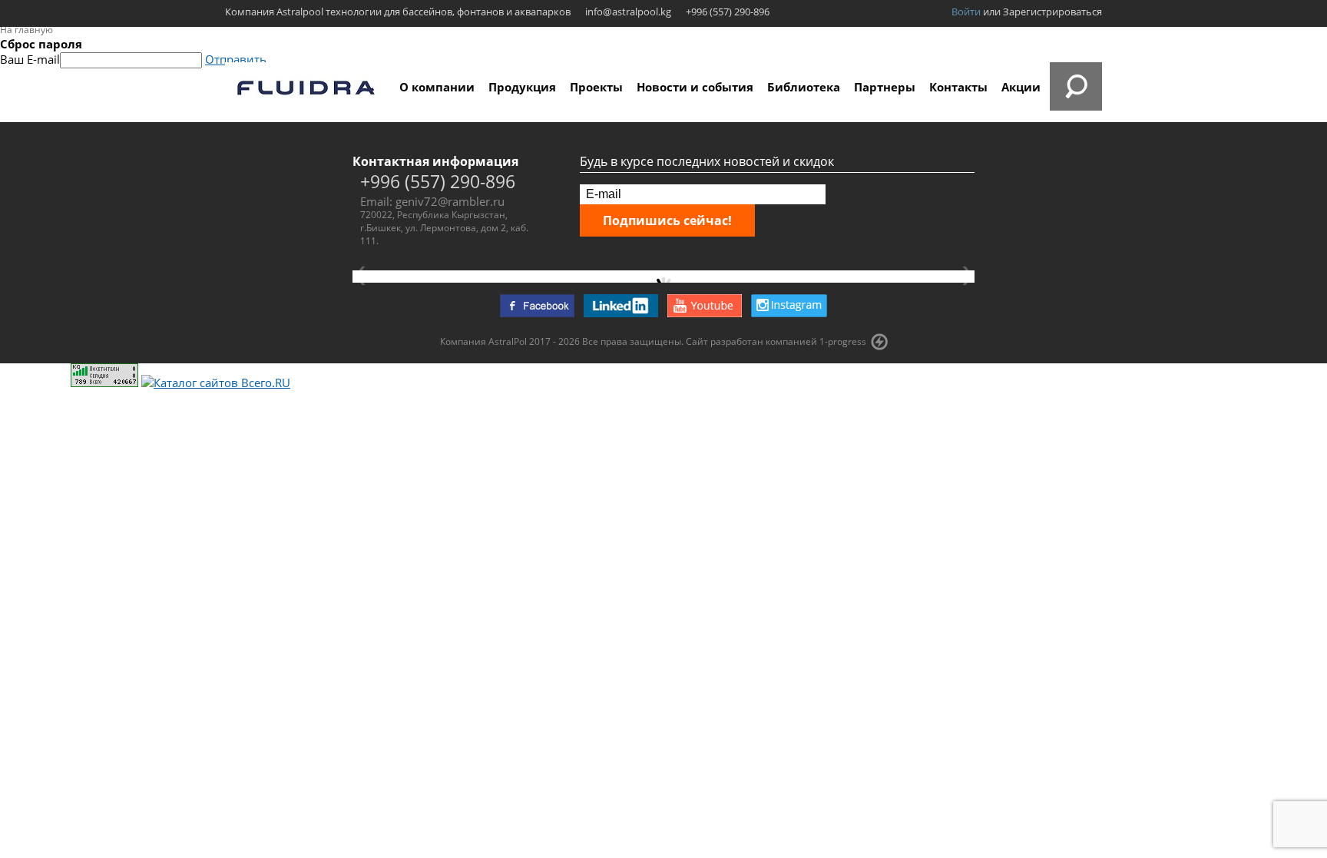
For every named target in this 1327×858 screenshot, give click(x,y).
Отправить (235, 59)
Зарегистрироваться (1052, 11)
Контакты (958, 86)
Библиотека (803, 86)
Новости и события (695, 86)
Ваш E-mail (30, 59)
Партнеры (884, 86)
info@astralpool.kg (628, 11)
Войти (966, 11)
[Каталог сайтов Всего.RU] (215, 382)
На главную (26, 29)
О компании (437, 86)
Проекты (596, 86)
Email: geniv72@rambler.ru (432, 201)
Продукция (522, 86)
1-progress (842, 341)
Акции (1021, 86)
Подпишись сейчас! (667, 220)
